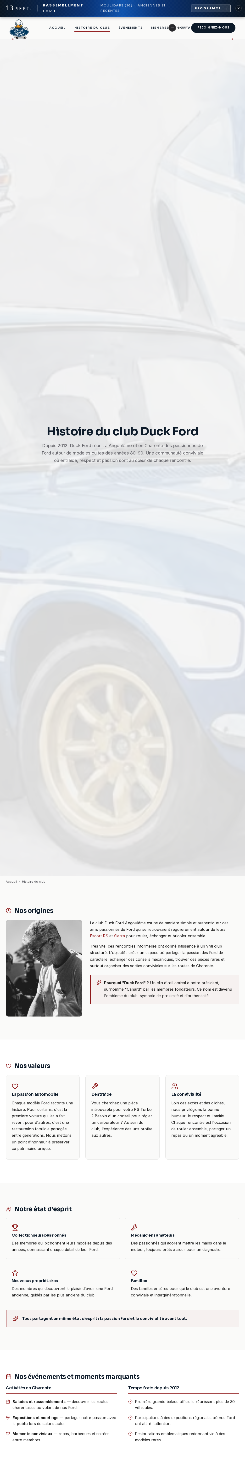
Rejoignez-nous (213, 27)
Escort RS (99, 935)
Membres (160, 27)
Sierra (119, 935)
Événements (131, 27)
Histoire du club (92, 27)
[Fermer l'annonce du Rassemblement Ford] (238, 8)
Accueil (57, 27)
